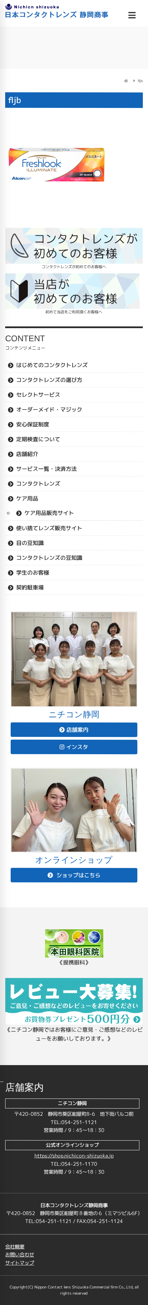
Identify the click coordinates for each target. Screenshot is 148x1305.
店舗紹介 (27, 454)
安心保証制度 (32, 424)
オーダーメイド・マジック (49, 409)
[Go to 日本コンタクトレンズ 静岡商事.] (125, 80)
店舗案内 (77, 730)
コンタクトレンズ (38, 483)
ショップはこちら (78, 875)
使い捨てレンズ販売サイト (49, 528)
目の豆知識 (30, 543)
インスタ (77, 747)
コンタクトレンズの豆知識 (49, 558)
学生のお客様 (32, 572)
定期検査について (38, 439)
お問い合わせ (19, 1254)
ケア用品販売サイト (49, 513)
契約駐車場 (30, 587)
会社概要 (14, 1246)
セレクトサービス (38, 394)
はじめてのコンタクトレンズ (52, 365)
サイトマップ (19, 1263)
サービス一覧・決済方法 (46, 469)
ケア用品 (27, 498)
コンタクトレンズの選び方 (49, 380)
